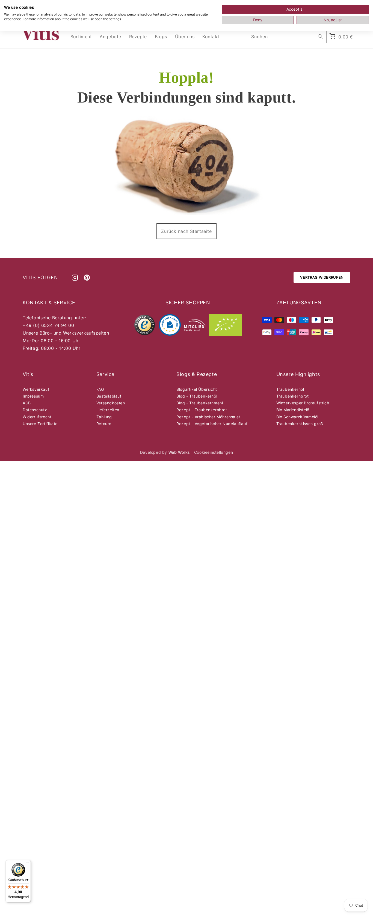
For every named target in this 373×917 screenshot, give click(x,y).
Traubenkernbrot (292, 396)
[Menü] (27, 863)
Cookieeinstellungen (213, 452)
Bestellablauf (109, 396)
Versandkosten (110, 403)
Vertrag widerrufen (322, 277)
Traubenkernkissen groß (299, 423)
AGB (27, 403)
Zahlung (104, 416)
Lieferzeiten (107, 409)
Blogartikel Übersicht (196, 389)
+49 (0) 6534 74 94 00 (48, 325)
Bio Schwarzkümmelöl (297, 416)
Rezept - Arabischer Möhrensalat (208, 416)
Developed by (165, 452)
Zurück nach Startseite (186, 231)
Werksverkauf (36, 389)
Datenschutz (35, 409)
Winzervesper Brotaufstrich (302, 403)
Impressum (33, 396)
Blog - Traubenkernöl (196, 396)
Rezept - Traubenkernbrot (201, 409)
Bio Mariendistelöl (293, 409)
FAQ (100, 389)
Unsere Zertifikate (40, 423)
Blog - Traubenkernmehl (199, 403)
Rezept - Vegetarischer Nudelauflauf (211, 423)
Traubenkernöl (290, 389)
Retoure (103, 423)
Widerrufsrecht (37, 416)
